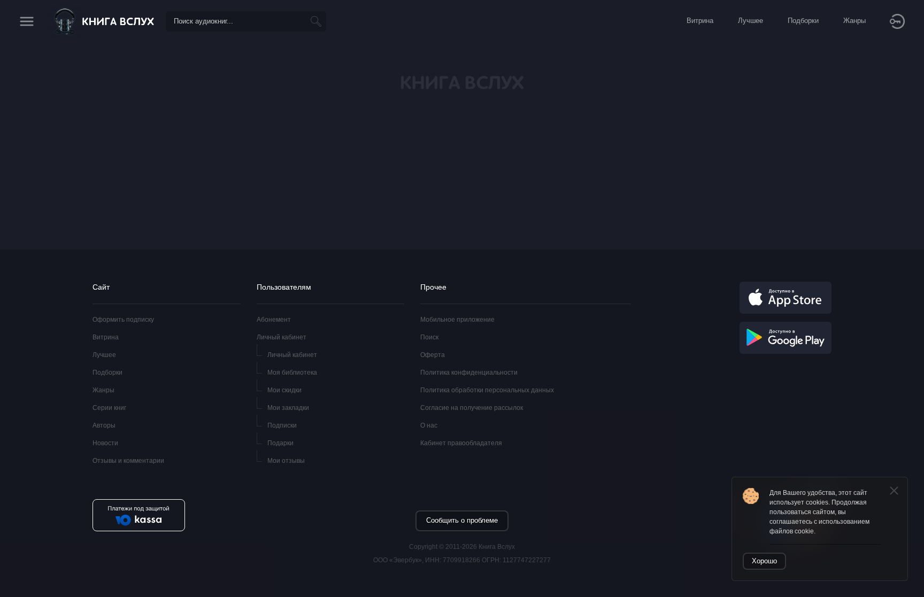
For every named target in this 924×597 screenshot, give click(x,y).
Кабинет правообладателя (461, 443)
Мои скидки (284, 390)
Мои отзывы (286, 460)
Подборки (107, 372)
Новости (105, 443)
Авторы (104, 425)
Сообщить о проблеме (462, 520)
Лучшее (104, 355)
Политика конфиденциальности (469, 372)
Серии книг (109, 408)
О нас (428, 425)
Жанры (103, 390)
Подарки (280, 443)
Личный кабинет (281, 337)
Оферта (432, 355)
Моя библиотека (292, 372)
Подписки (282, 425)
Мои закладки (288, 408)
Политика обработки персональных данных (487, 390)
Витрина (106, 337)
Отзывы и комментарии (128, 460)
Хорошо (764, 561)
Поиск (429, 337)
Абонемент (274, 319)
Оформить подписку (123, 319)
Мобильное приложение (457, 319)
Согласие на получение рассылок (471, 408)
